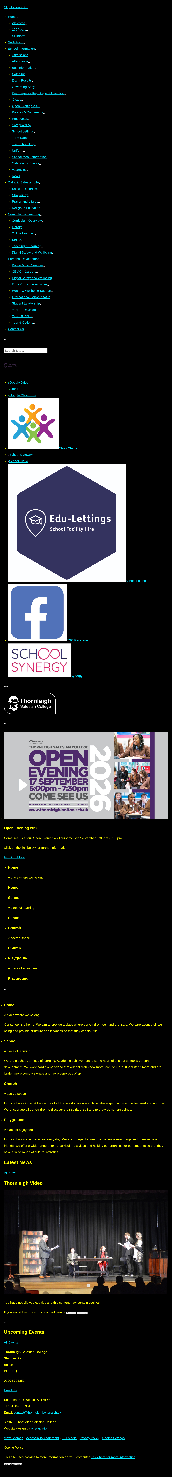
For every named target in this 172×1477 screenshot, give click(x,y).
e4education (39, 1428)
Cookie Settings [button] (113, 1438)
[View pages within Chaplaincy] (28, 196)
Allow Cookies (71, 1313)
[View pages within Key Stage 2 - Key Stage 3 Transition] (65, 94)
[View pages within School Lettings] (34, 132)
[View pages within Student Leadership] (40, 304)
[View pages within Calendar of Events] (40, 164)
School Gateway (21, 454)
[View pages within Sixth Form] (24, 43)
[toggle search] (5, 339)
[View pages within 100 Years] (27, 30)
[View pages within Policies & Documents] (44, 113)
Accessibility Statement (42, 1438)
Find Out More (14, 857)
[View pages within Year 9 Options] (34, 323)
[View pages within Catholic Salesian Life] (39, 183)
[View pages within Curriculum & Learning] (41, 215)
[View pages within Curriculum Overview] (42, 221)
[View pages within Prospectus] (29, 119)
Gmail (14, 389)
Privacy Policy (89, 1438)
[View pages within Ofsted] (22, 100)
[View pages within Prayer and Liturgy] (39, 202)
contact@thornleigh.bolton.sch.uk (37, 1412)
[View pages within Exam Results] (32, 81)
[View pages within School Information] (35, 49)
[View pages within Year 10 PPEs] (32, 317)
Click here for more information (113, 1457)
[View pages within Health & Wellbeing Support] (52, 291)
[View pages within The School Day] (35, 145)
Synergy (77, 676)
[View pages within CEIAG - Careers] (37, 272)
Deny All (19, 1464)
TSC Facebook (77, 640)
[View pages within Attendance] (29, 62)
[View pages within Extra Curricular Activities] (48, 285)
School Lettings (137, 581)
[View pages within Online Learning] (35, 234)
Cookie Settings (82, 1313)
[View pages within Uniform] (24, 151)
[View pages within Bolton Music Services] (44, 266)
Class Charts (68, 448)
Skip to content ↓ (16, 7)
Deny (13, 1464)
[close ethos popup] (5, 989)
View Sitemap (13, 1438)
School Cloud (18, 461)
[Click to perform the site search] (5, 686)
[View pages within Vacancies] (27, 170)
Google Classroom (22, 395)
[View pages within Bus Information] (35, 68)
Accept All (8, 1464)
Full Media (69, 1438)
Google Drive (18, 382)
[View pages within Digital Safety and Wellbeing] (52, 253)
